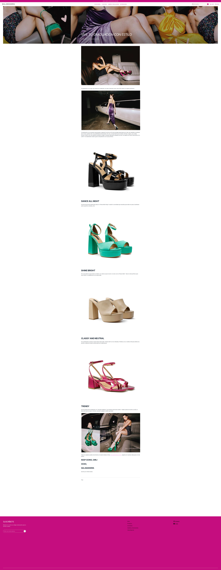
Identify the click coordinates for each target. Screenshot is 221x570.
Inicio (128, 521)
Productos (129, 523)
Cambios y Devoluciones (132, 527)
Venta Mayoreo (130, 530)
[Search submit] (208, 4)
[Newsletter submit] (25, 531)
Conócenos (129, 525)
